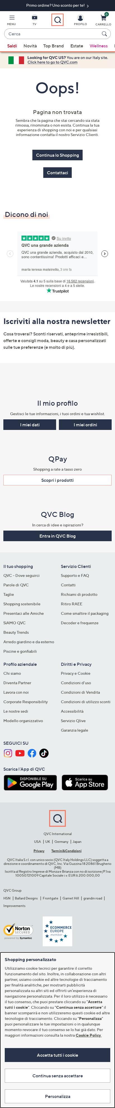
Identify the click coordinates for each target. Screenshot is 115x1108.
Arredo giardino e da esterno (28, 641)
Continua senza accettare (57, 1075)
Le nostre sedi (15, 711)
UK (47, 842)
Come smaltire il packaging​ (85, 613)
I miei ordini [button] (85, 424)
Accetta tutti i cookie (57, 1055)
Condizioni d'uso (76, 682)
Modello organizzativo (23, 720)
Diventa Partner (17, 682)
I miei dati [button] (30, 424)
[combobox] (51, 34)
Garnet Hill (71, 898)
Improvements (14, 906)
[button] (11, 21)
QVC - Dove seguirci (21, 575)
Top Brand (53, 46)
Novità (30, 46)
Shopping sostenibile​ (21, 603)
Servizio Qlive (73, 720)
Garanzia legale (74, 730)
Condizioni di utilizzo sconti (86, 701)
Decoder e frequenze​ (80, 622)
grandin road (92, 898)
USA (37, 842)
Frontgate (50, 898)
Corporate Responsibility (25, 701)
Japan (77, 842)
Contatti (68, 584)
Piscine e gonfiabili (20, 651)
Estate (76, 46)
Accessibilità (72, 711)
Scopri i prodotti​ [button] (57, 480)
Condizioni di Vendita (80, 692)
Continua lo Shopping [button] (57, 155)
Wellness (99, 46)
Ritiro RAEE (71, 603)
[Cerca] (105, 34)
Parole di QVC (16, 584)
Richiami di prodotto (79, 594)
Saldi (12, 46)
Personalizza (57, 1096)
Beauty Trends (16, 632)
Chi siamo (12, 673)
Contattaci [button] (57, 172)
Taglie (8, 594)
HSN (7, 898)
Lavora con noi (16, 692)
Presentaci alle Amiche (23, 613)
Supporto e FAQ (75, 575)
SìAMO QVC (14, 622)
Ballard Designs (26, 898)
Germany (61, 842)
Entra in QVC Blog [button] (57, 536)
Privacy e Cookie (75, 673)
